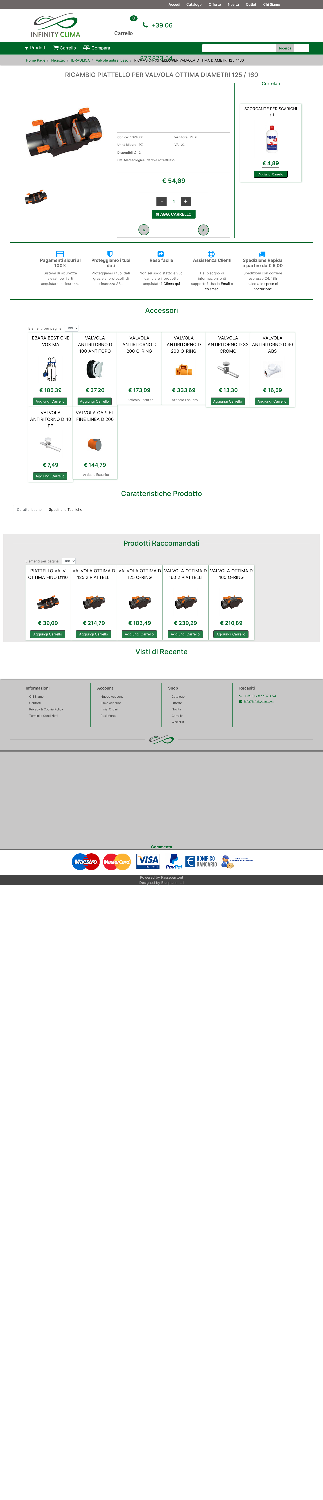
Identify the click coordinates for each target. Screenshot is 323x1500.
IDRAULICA (80, 60)
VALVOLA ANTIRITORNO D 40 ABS (272, 344)
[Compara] (143, 229)
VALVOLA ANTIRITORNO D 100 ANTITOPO (95, 344)
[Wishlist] (203, 229)
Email (226, 283)
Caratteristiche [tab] (29, 509)
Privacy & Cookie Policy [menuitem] (46, 709)
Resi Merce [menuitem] (108, 715)
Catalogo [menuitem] (194, 4)
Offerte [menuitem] (215, 4)
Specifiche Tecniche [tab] (65, 509)
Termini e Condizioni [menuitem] (43, 715)
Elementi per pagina (45, 328)
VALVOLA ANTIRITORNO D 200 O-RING (139, 344)
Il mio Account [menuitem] (111, 703)
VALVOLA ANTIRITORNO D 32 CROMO (228, 344)
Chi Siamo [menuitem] (271, 4)
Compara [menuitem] (100, 48)
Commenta (161, 847)
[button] (285, 48)
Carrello (123, 33)
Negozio (58, 60)
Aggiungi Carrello (270, 174)
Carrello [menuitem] (68, 48)
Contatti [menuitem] (193, 13)
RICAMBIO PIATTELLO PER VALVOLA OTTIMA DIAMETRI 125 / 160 (189, 60)
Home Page (35, 60)
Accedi (174, 4)
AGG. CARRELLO (175, 214)
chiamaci (212, 289)
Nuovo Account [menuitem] (112, 696)
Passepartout (172, 877)
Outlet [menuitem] (251, 4)
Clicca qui (171, 283)
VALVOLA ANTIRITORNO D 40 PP (50, 419)
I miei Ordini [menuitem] (109, 709)
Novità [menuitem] (233, 4)
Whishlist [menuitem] (178, 722)
